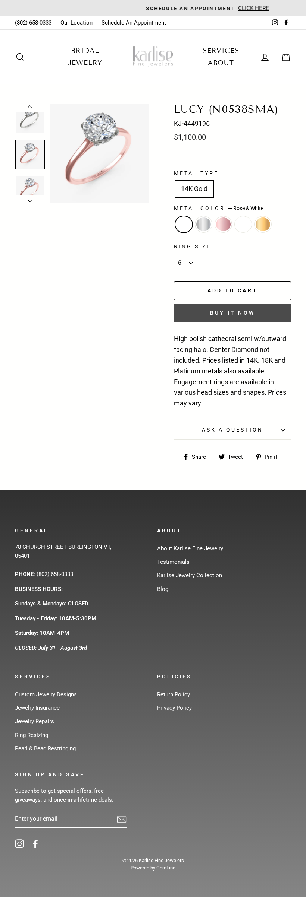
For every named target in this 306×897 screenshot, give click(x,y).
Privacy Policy (174, 707)
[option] (153, 8)
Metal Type (196, 173)
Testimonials (173, 562)
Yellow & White (243, 224)
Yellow (263, 224)
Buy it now (232, 313)
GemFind (165, 868)
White (203, 224)
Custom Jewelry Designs (46, 694)
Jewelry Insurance (37, 707)
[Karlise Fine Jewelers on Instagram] (19, 843)
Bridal (85, 51)
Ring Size (192, 246)
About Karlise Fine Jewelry (190, 548)
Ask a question (232, 430)
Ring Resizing (31, 735)
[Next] (30, 199)
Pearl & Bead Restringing (45, 748)
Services (221, 51)
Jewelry (85, 63)
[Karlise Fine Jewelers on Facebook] (35, 843)
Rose (223, 224)
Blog (162, 589)
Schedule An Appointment (134, 22)
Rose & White (183, 224)
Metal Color (218, 208)
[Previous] (30, 108)
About (221, 63)
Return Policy (173, 694)
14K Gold (194, 189)
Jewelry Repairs (34, 721)
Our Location (76, 22)
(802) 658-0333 (33, 22)
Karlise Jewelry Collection (189, 575)
